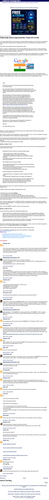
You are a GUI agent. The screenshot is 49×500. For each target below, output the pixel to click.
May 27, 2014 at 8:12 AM (8, 360)
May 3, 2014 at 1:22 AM (7, 317)
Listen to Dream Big (35, 491)
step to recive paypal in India (9, 451)
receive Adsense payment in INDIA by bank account (15, 455)
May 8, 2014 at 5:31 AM (7, 323)
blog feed (32, 230)
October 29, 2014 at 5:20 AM (8, 438)
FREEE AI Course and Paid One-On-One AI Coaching (21, 7)
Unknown (5, 243)
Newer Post (2, 478)
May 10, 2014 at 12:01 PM (8, 345)
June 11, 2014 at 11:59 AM (8, 385)
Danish (4, 440)
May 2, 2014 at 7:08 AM (7, 290)
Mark (4, 347)
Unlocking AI (22, 491)
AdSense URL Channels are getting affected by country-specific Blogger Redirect (17, 236)
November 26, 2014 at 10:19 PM (9, 457)
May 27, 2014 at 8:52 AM (8, 368)
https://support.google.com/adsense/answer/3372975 (15, 104)
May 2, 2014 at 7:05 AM (7, 277)
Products (22, 494)
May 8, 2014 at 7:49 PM (7, 336)
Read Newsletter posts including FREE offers (24, 489)
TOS (25, 496)
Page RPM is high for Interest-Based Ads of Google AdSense (13, 237)
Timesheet (17, 494)
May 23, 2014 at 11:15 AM (8, 352)
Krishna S (5, 422)
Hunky (4, 430)
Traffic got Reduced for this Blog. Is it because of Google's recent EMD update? (17, 235)
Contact (33, 496)
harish (4, 415)
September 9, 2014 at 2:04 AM (9, 420)
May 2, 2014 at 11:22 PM (8, 307)
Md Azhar (5, 325)
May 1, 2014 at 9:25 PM (7, 255)
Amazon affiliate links (30, 497)
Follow (21, 496)
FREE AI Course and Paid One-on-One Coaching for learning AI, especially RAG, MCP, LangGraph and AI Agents (24, 486)
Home (24, 478)
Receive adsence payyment (9, 444)
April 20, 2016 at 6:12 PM (8, 466)
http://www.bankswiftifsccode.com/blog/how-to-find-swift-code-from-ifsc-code (22, 334)
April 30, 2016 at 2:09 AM (8, 473)
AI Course (10, 491)
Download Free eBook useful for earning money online (12, 233)
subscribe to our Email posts (10, 230)
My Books (36, 7)
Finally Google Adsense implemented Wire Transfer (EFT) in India (14, 234)
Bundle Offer (16, 491)
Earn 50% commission (35, 494)
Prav (4, 393)
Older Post (45, 478)
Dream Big (28, 491)
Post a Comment (3, 475)
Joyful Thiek (6, 299)
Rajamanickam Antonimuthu (10, 257)
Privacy (17, 496)
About (14, 496)
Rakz (4, 387)
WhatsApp (29, 496)
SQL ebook (27, 494)
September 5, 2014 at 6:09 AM (9, 413)
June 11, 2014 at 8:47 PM (8, 391)
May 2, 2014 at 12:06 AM (8, 266)
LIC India (5, 370)
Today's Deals (11, 494)
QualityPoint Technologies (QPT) (11, 1)
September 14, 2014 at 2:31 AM (9, 428)
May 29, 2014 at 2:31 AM (8, 376)
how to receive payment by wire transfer (12, 447)
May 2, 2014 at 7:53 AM (7, 297)
